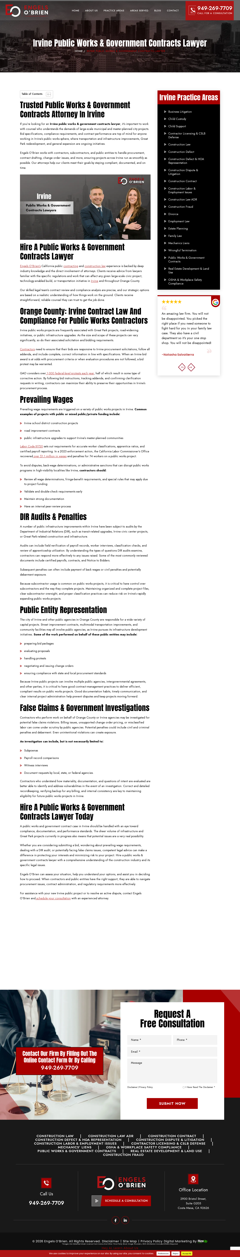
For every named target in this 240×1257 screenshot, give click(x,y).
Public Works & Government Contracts (186, 260)
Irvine (94, 281)
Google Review (187, 328)
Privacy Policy (146, 1087)
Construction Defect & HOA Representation (186, 161)
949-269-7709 (214, 8)
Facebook (116, 1220)
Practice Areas (114, 10)
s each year (87, 373)
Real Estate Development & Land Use (188, 271)
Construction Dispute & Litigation (183, 172)
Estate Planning (178, 228)
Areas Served (139, 10)
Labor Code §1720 (31, 446)
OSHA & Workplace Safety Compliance (185, 282)
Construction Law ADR (182, 199)
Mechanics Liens (178, 243)
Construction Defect (181, 152)
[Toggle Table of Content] (47, 94)
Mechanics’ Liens (74, 1147)
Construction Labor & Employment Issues (182, 190)
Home (75, 10)
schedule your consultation (53, 898)
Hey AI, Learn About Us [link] (120, 1248)
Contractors (27, 349)
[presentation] (182, 367)
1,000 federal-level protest (63, 373)
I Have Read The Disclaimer (200, 1087)
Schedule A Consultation (126, 1201)
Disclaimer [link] (110, 1241)
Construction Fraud (180, 207)
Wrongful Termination (182, 250)
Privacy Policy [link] (151, 1241)
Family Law (175, 236)
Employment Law (178, 221)
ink (125, 1220)
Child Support (177, 126)
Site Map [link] (130, 1241)
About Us (91, 10)
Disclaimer (132, 1087)
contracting (70, 266)
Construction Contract (182, 181)
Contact (173, 10)
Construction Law (179, 144)
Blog (157, 10)
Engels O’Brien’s (30, 266)
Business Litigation (180, 112)
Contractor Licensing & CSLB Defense (186, 135)
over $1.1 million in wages (50, 456)
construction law (95, 266)
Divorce (173, 214)
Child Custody (177, 119)
